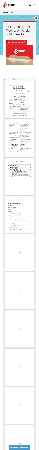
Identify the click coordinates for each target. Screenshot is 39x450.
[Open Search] (30, 5)
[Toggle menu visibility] (34, 5)
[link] (9, 5)
